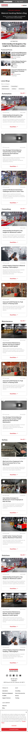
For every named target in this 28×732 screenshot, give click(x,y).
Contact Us (14, 680)
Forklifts (4, 695)
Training (17, 698)
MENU (25, 5)
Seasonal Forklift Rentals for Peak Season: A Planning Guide (19, 71)
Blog (3, 708)
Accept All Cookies (14, 729)
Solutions (21, 88)
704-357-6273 (14, 678)
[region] (14, 721)
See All (22, 93)
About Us (4, 705)
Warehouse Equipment (7, 693)
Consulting (14, 86)
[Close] (26, 712)
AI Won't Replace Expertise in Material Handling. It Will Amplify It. (18, 63)
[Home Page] (6, 5)
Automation (5, 86)
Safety (14, 88)
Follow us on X (17, 675)
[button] (20, 1)
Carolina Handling (7, 675)
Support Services (6, 698)
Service (17, 695)
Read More (13, 126)
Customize (14, 725)
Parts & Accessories (20, 693)
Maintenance (5, 88)
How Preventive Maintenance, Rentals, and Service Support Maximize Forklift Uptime (19, 54)
